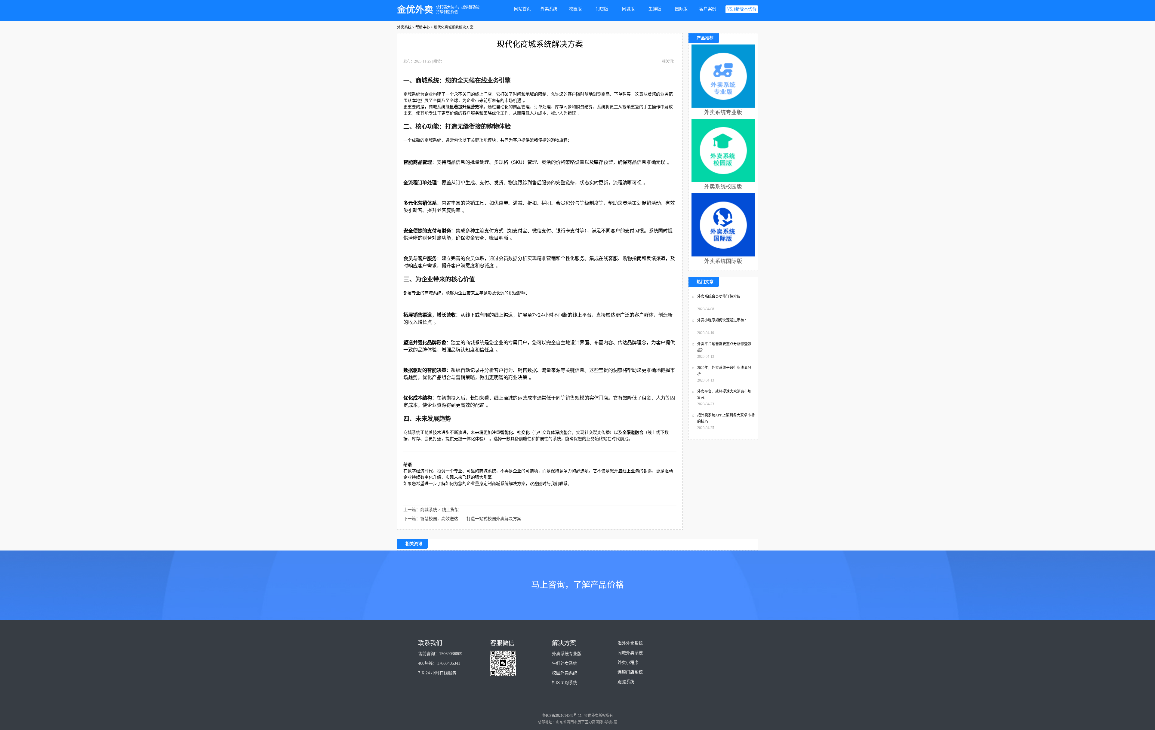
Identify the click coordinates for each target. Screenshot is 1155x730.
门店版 (602, 9)
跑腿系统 (626, 681)
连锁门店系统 (630, 672)
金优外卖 (415, 9)
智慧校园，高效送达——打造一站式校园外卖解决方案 (470, 519)
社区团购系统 (564, 682)
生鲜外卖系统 (564, 663)
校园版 (575, 9)
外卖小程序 (628, 662)
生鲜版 (654, 9)
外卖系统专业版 (566, 654)
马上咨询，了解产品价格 (577, 585)
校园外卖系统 (564, 673)
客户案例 (707, 9)
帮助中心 (422, 27)
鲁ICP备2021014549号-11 (562, 715)
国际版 (681, 9)
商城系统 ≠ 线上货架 (439, 510)
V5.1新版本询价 (741, 9)
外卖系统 (549, 9)
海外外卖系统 (630, 643)
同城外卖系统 (630, 653)
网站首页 (522, 9)
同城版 (628, 9)
